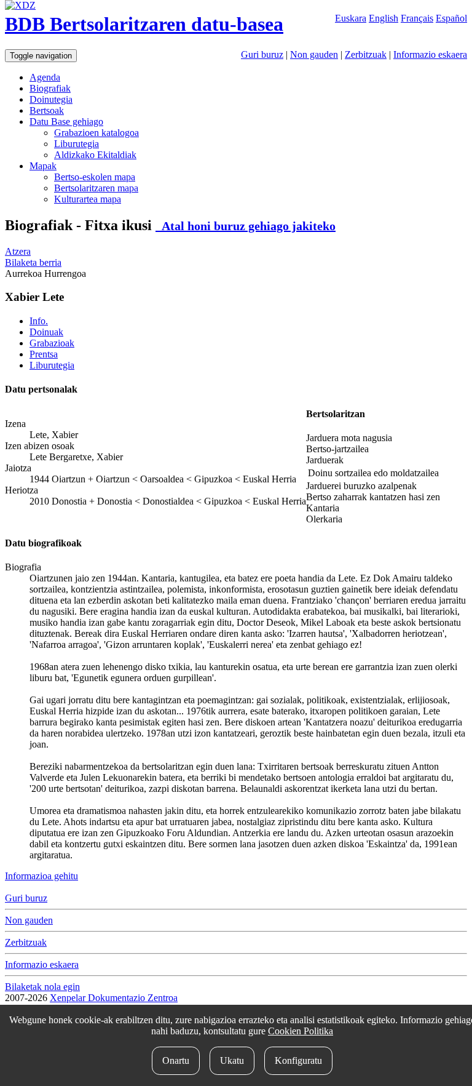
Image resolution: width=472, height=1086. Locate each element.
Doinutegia (51, 99)
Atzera (18, 251)
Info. (39, 321)
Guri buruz (262, 54)
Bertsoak (47, 110)
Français (417, 18)
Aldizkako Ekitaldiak (95, 155)
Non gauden (314, 54)
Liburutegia (76, 143)
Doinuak (46, 332)
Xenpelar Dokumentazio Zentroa (114, 997)
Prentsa (44, 354)
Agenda (45, 77)
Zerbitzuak (366, 54)
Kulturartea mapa (87, 199)
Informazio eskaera (430, 54)
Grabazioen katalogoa (96, 132)
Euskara (350, 18)
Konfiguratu (298, 1060)
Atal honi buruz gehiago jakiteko (245, 226)
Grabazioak (52, 343)
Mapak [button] (43, 166)
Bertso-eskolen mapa (94, 177)
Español (451, 18)
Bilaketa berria (33, 262)
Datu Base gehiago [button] (66, 121)
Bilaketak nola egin (42, 986)
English (383, 18)
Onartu (175, 1060)
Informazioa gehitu (41, 876)
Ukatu (232, 1060)
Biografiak (50, 88)
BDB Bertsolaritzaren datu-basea (144, 24)
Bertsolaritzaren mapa (96, 188)
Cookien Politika (300, 1031)
